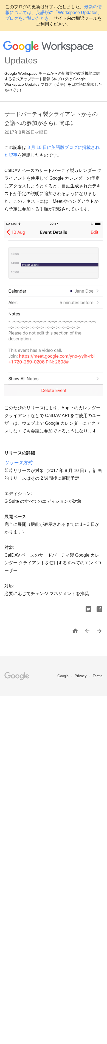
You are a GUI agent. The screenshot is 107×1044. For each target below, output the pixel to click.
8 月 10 (33, 147)
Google (63, 676)
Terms (98, 676)
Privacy (81, 676)
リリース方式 (18, 462)
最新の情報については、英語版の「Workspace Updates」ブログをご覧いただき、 (53, 12)
